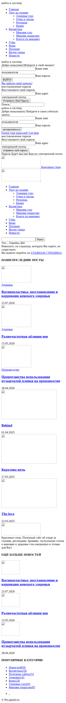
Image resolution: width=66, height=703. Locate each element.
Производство (10, 369)
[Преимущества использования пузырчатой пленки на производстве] (16, 366)
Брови (20, 25)
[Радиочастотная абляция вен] (16, 326)
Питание (14, 49)
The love (7, 514)
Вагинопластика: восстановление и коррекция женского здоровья (29, 294)
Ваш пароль (42, 75)
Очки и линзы (25, 19)
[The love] (28, 506)
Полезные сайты (21, 674)
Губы (12, 42)
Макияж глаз (24, 32)
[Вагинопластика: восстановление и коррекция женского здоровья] (16, 281)
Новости (14, 55)
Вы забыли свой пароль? (16, 83)
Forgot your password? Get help (20, 132)
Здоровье (7, 284)
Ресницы (21, 22)
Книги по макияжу (28, 39)
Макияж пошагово (27, 35)
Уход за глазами (18, 12)
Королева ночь (13, 470)
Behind (6, 425)
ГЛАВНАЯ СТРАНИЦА (46, 252)
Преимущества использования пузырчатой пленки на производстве (30, 379)
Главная (14, 9)
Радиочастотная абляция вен (24, 336)
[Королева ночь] (28, 462)
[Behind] (28, 418)
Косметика (15, 29)
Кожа (12, 45)
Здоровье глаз (24, 15)
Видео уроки (17, 52)
